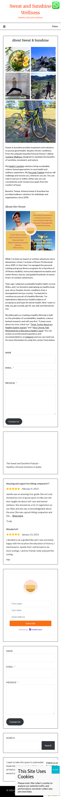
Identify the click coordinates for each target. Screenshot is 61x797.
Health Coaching (16, 166)
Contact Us (13, 421)
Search (10, 738)
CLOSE (55, 769)
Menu (55, 26)
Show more (17, 515)
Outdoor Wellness (14, 157)
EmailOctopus (36, 629)
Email (9, 367)
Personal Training (36, 172)
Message (11, 383)
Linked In (29, 337)
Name (8, 352)
